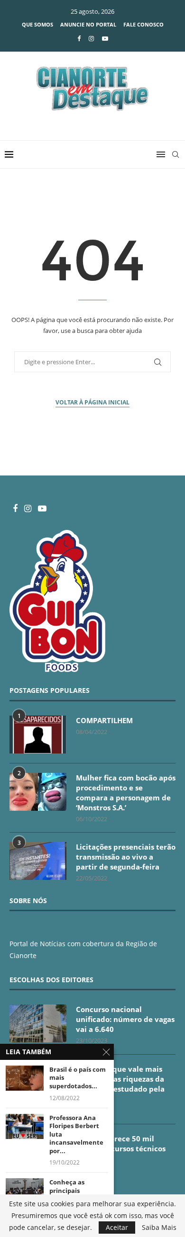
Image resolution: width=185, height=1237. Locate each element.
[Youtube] (105, 38)
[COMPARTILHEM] (37, 734)
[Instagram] (91, 38)
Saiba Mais (159, 1227)
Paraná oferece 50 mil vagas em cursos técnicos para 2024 (121, 1148)
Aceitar (117, 1227)
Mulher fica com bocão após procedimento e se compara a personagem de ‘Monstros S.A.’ (126, 792)
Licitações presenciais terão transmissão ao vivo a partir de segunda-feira (126, 856)
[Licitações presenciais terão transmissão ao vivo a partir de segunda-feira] (37, 861)
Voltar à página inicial (93, 402)
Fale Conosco (143, 24)
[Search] (175, 154)
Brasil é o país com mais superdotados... (77, 1078)
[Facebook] (79, 38)
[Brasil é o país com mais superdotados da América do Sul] (25, 1078)
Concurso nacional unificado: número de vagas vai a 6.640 (125, 1019)
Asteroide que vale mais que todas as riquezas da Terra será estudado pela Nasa (120, 1083)
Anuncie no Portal (88, 24)
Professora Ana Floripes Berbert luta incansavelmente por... (76, 1134)
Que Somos (37, 24)
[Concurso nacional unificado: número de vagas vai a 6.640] (37, 1023)
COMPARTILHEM (104, 720)
